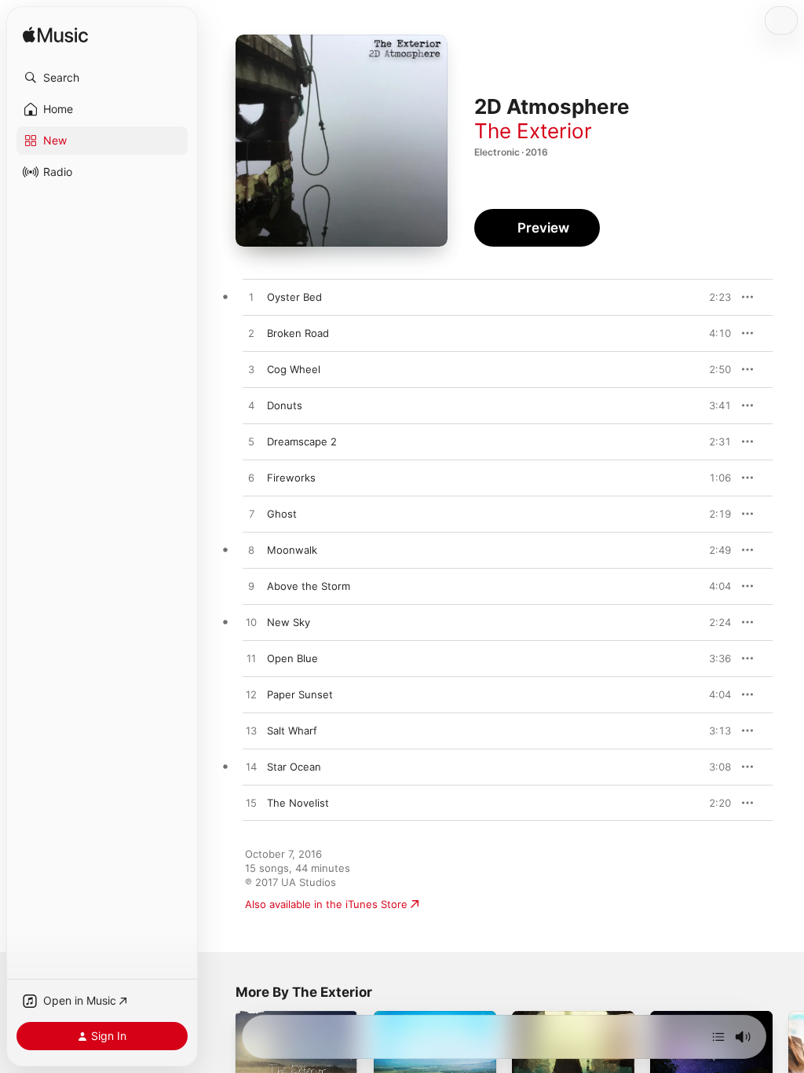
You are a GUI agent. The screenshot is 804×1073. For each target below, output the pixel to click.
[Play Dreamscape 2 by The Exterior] (251, 442)
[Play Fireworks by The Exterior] (251, 478)
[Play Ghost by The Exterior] (251, 514)
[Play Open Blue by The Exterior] (251, 659)
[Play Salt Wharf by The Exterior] (251, 731)
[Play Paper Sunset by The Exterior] (251, 695)
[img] (55, 36)
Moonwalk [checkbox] (292, 550)
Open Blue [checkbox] (292, 658)
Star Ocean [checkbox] (294, 766)
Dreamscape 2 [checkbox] (302, 441)
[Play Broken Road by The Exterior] (251, 334)
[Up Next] (718, 1037)
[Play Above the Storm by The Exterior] (251, 587)
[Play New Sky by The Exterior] (251, 623)
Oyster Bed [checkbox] (294, 297)
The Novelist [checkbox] (298, 803)
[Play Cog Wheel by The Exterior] (251, 370)
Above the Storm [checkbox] (308, 586)
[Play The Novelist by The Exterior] (251, 804)
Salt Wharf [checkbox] (292, 730)
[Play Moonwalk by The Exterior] (251, 551)
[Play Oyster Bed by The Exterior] (251, 298)
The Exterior (533, 131)
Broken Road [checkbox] (298, 333)
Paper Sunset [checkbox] (300, 694)
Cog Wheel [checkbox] (293, 369)
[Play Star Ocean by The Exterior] (251, 767)
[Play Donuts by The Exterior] (251, 406)
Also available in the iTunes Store (326, 904)
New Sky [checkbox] (288, 622)
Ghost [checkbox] (282, 513)
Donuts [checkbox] (284, 405)
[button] (102, 77)
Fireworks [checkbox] (291, 477)
